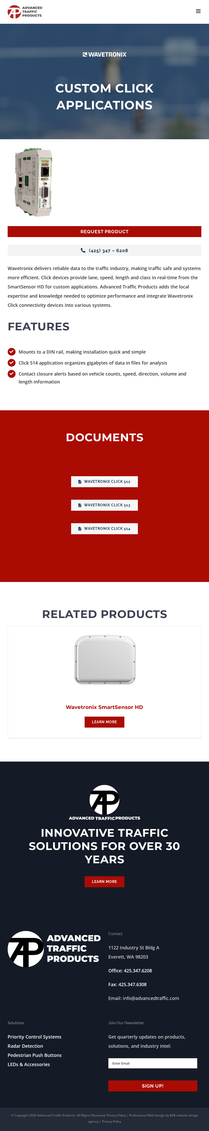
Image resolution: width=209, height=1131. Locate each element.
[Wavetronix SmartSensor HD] (104, 631)
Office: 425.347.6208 (130, 970)
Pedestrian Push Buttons (35, 1055)
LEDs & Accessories (29, 1064)
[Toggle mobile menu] (198, 11)
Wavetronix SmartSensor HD (104, 707)
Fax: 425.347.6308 (127, 984)
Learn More (104, 722)
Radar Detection (25, 1046)
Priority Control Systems (34, 1037)
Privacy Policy (116, 1115)
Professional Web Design (147, 1115)
